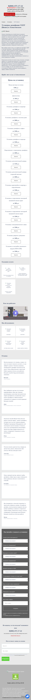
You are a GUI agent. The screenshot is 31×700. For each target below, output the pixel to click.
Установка (9, 22)
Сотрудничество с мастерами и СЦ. (20, 697)
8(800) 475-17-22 (15, 6)
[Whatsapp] (21, 14)
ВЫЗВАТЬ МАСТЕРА (9, 14)
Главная (3, 22)
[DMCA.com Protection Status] (15, 677)
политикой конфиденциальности (19, 655)
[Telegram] (10, 16)
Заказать (16, 91)
